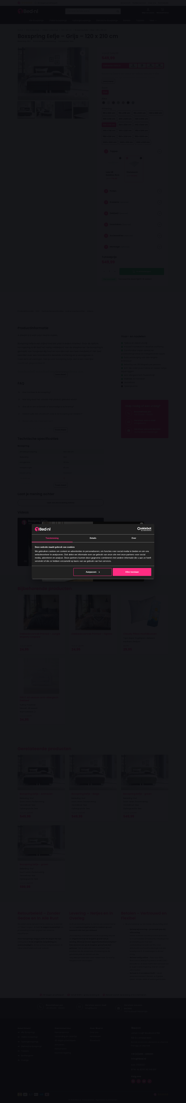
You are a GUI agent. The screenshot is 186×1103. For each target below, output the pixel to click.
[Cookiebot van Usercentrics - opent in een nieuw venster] (139, 529)
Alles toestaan (132, 572)
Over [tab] (134, 538)
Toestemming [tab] (52, 538)
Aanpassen (91, 572)
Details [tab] (93, 538)
